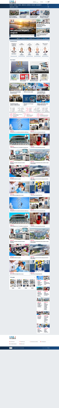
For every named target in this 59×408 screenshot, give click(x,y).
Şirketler (14, 113)
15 (27, 35)
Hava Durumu (13, 341)
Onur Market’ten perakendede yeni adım (37, 147)
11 (22, 35)
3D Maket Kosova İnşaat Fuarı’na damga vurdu (44, 115)
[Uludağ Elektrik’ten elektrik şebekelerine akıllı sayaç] (19, 124)
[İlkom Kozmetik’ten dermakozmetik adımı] (40, 124)
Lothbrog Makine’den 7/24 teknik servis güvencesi (19, 147)
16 (28, 35)
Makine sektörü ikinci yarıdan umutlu (13, 110)
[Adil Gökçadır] (22, 49)
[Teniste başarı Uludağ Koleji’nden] (40, 187)
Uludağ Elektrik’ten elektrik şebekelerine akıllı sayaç (40, 283)
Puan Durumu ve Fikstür (34, 341)
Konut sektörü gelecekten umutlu (47, 110)
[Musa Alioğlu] (29, 49)
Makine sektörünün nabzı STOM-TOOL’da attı (42, 104)
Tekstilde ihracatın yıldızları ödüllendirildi (15, 104)
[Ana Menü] (48, 7)
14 (26, 35)
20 (33, 35)
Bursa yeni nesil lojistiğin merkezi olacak (15, 93)
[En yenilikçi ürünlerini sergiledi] (19, 171)
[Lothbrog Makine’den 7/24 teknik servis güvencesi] (19, 139)
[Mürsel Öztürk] (37, 49)
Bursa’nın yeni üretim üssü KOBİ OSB (22, 110)
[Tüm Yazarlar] (48, 41)
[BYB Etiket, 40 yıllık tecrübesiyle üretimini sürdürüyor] (19, 155)
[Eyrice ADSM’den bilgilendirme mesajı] (19, 187)
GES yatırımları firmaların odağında (39, 110)
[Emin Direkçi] (14, 49)
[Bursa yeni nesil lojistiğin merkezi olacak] (16, 87)
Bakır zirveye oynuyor (45, 44)
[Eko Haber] (12, 2)
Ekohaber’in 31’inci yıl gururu (28, 104)
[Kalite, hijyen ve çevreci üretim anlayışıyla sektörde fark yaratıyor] (40, 171)
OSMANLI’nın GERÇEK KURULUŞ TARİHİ (13, 44)
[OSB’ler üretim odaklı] (29, 87)
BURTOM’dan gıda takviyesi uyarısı (30, 115)
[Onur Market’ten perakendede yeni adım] (40, 139)
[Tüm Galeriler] (48, 59)
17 (30, 35)
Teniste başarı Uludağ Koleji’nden (36, 195)
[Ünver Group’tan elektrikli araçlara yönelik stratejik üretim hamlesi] (40, 155)
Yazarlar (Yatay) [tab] (13, 41)
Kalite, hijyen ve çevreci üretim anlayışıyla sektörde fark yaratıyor (46, 319)
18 (31, 35)
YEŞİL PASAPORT (21, 44)
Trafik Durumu (23, 341)
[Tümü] (34, 277)
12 (23, 35)
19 (32, 35)
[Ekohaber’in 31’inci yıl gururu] (29, 99)
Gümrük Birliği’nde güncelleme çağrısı (41, 93)
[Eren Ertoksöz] (45, 49)
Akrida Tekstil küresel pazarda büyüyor (30, 110)
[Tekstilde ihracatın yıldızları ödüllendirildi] (16, 99)
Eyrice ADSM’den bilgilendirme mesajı (16, 195)
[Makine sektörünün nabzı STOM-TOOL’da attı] (43, 99)
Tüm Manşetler (43, 341)
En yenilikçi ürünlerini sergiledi (15, 257)
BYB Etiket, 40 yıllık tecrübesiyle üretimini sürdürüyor (40, 305)
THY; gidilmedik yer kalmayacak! (29, 44)
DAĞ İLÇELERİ (37, 44)
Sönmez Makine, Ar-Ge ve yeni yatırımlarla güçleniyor (17, 115)
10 (21, 35)
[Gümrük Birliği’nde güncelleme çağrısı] (43, 87)
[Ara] (48, 5)
